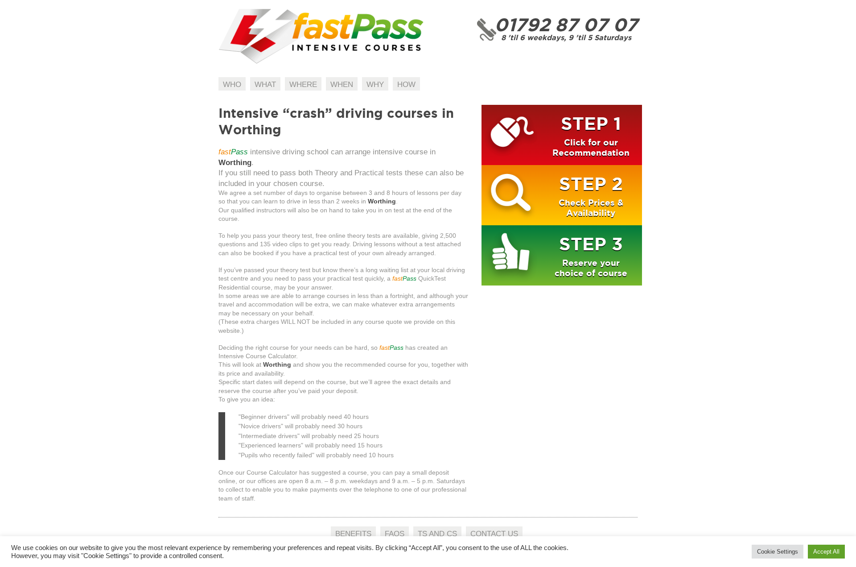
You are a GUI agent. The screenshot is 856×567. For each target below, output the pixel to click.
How (406, 84)
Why (375, 84)
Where (303, 84)
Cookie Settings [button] (777, 551)
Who (232, 84)
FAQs (394, 534)
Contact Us (494, 534)
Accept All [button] (826, 551)
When (341, 84)
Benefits (353, 534)
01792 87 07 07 (566, 24)
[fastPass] (321, 62)
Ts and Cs (437, 534)
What (265, 84)
